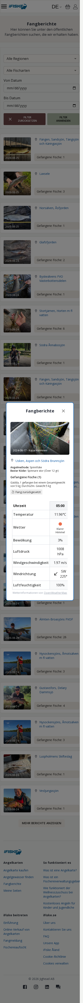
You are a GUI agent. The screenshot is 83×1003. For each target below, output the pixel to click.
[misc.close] (63, 411)
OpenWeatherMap (55, 593)
